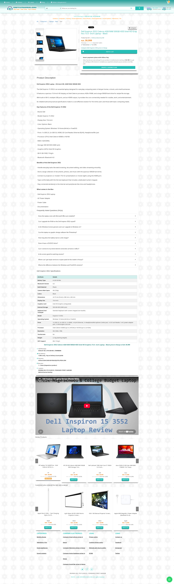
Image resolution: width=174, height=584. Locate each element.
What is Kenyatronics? (59, 2)
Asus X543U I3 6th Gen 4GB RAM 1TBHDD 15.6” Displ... (126, 466)
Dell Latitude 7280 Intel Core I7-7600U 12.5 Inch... (99, 466)
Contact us (118, 537)
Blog (43, 2)
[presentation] (36, 461)
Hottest (19, 2)
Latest (32, 2)
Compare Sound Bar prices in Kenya (74, 564)
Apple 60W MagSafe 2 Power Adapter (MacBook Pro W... (125, 514)
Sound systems (41, 553)
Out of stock (48, 478)
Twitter (117, 553)
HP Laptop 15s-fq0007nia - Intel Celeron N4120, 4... (48, 466)
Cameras (55, 18)
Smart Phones (87, 18)
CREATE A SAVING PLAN (109, 67)
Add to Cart (74, 479)
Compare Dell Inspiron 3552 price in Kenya (94, 48)
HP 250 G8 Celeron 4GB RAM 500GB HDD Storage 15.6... (74, 466)
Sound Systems (107, 18)
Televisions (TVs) (42, 542)
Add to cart (110, 52)
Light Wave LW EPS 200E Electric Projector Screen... (74, 514)
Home (7, 2)
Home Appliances (77, 18)
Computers (62, 18)
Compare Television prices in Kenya (74, 548)
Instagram (118, 548)
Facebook (118, 542)
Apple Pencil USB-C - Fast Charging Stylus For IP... (48, 514)
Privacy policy (93, 537)
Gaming (68, 18)
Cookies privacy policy (96, 542)
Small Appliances (97, 18)
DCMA (91, 553)
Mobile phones (41, 537)
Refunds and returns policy (97, 548)
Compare (133, 28)
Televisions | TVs (116, 18)
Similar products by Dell (97, 38)
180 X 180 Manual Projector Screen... (100, 513)
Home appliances (42, 548)
